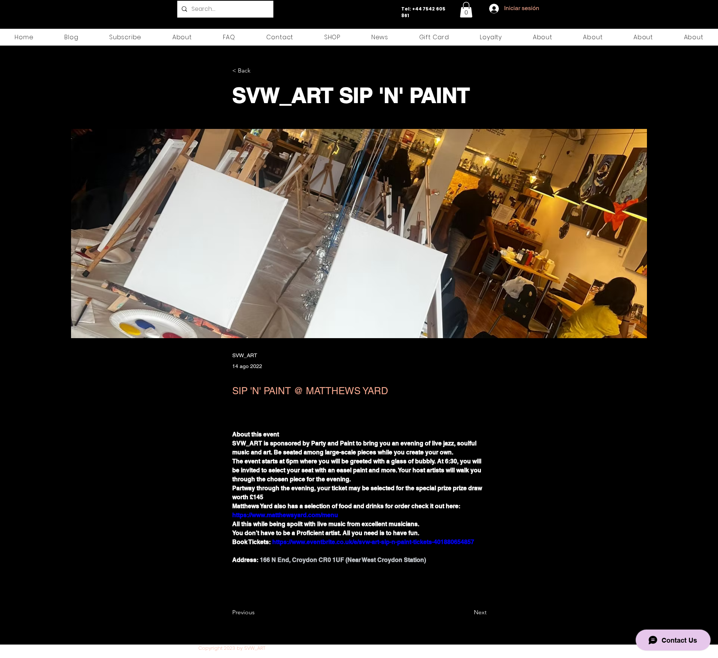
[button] (466, 10)
